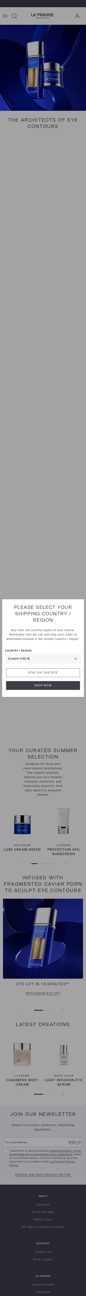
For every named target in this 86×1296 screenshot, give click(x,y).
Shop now (43, 685)
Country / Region (18, 650)
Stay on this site (43, 672)
